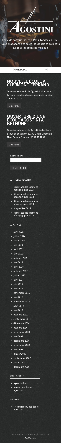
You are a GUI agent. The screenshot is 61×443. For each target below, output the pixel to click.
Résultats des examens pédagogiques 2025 (25, 188)
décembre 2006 (21, 366)
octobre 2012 (20, 314)
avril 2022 (18, 249)
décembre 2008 (21, 340)
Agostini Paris (20, 383)
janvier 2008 (19, 353)
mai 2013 (18, 310)
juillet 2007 (19, 362)
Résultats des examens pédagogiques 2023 (25, 202)
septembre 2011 (22, 318)
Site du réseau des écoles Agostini (26, 408)
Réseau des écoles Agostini (23, 389)
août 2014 (18, 305)
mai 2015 (18, 297)
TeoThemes (30, 438)
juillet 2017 (19, 275)
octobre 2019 (20, 257)
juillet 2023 (19, 240)
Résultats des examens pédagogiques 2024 (25, 195)
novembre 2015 (21, 292)
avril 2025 (18, 231)
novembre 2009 (21, 331)
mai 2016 (18, 288)
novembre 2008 (21, 345)
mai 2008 (18, 349)
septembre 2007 (22, 358)
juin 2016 (18, 284)
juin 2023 (18, 244)
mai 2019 (18, 262)
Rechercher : (16, 155)
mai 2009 (18, 336)
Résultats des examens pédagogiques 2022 (25, 214)
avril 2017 (18, 279)
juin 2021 (18, 253)
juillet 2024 (19, 236)
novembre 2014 (21, 301)
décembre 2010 (21, 323)
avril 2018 (18, 266)
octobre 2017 (20, 271)
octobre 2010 (20, 327)
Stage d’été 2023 (22, 208)
